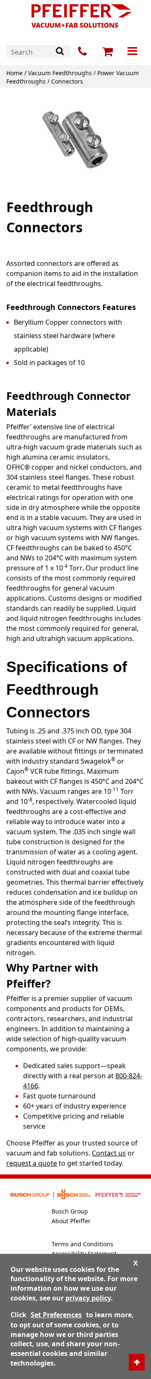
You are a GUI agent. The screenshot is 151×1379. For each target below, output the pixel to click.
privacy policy (88, 1298)
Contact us (109, 1153)
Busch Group (70, 1211)
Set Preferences (56, 1314)
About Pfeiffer (71, 1221)
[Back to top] (137, 1362)
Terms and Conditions (82, 1244)
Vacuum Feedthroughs (60, 73)
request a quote (31, 1163)
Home (14, 73)
